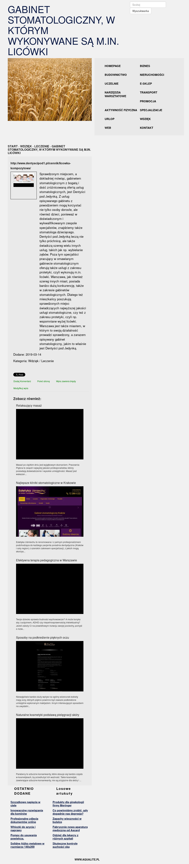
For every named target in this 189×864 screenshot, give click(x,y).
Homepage (113, 66)
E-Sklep (146, 84)
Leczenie (41, 146)
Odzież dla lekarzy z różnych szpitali (65, 836)
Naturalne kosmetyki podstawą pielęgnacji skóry (47, 715)
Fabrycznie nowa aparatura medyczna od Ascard (70, 828)
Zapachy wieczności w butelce (67, 820)
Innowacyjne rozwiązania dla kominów (27, 812)
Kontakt (146, 128)
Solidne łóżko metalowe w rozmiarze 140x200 (27, 845)
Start (13, 146)
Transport (148, 92)
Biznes (145, 66)
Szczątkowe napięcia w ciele (25, 803)
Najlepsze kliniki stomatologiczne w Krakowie (46, 483)
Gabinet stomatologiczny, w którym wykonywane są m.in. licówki (49, 149)
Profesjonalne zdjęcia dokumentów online (24, 820)
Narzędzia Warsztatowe (115, 94)
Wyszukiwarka (140, 11)
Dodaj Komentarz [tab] (22, 381)
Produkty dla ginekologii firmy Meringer (68, 803)
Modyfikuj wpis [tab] (20, 388)
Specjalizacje (151, 110)
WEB (108, 128)
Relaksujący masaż (29, 405)
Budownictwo (116, 75)
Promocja (148, 101)
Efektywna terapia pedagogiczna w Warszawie (46, 560)
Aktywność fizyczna (121, 110)
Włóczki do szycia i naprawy (23, 828)
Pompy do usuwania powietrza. (24, 836)
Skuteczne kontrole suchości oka (65, 845)
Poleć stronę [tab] (43, 381)
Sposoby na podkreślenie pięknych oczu (42, 637)
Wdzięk (145, 119)
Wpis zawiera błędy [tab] (66, 381)
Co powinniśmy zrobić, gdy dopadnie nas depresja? (70, 812)
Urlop (109, 119)
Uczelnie (111, 84)
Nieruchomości (152, 75)
